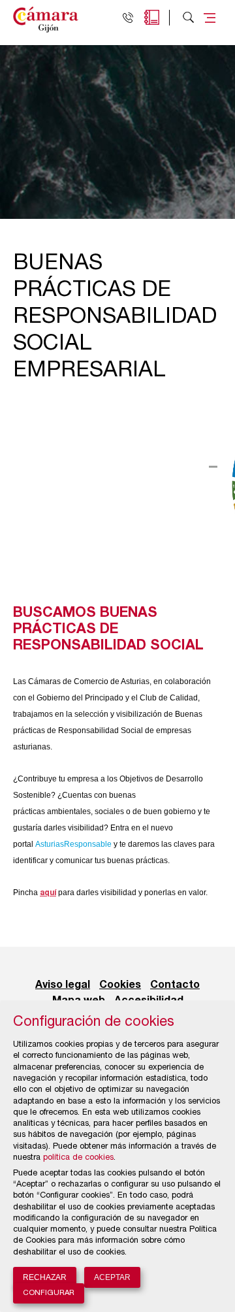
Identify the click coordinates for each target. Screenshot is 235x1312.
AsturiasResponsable (73, 844)
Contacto (175, 985)
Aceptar (112, 1277)
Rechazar (45, 1277)
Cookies (120, 985)
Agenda (151, 17)
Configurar (48, 1293)
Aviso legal (62, 985)
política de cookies (78, 1158)
